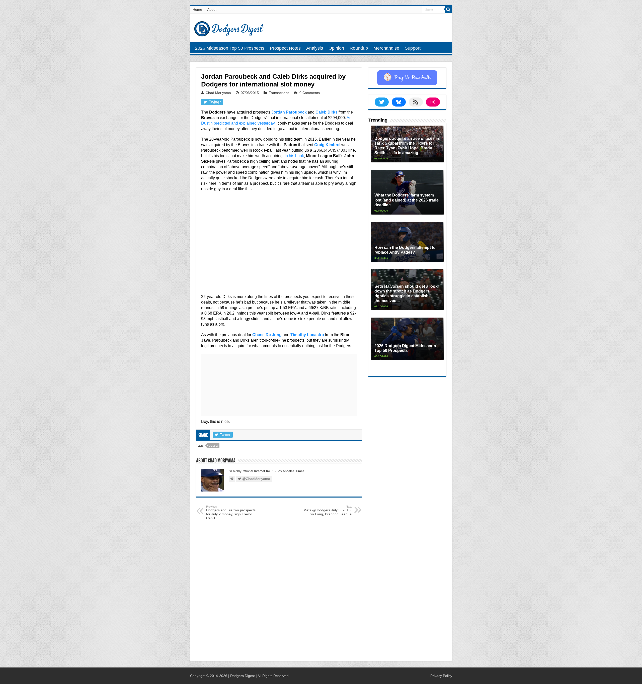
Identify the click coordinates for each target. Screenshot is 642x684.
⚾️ (407, 78)
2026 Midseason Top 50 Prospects (229, 48)
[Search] (448, 9)
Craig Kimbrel (327, 145)
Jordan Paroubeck (289, 112)
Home (197, 10)
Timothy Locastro (307, 335)
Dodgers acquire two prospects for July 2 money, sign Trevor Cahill (231, 512)
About (211, 10)
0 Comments (309, 93)
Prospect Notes (285, 48)
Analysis (314, 48)
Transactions (279, 93)
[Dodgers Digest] (229, 28)
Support (413, 48)
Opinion (336, 48)
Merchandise (386, 48)
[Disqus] (279, 591)
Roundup (359, 48)
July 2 (213, 445)
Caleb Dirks (326, 112)
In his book (294, 156)
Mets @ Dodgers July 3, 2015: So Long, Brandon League (327, 510)
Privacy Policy (441, 676)
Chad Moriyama (218, 93)
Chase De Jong (267, 335)
